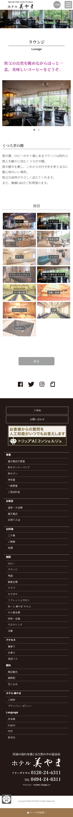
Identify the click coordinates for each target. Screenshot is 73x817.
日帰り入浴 (14, 519)
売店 (10, 575)
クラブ (11, 587)
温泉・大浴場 (15, 507)
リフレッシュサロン (19, 600)
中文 (10, 731)
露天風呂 (13, 513)
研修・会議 (14, 618)
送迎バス (13, 658)
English (11, 725)
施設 (8, 557)
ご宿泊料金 (14, 491)
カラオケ (13, 594)
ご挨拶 (11, 699)
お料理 (9, 529)
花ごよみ (13, 684)
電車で (11, 646)
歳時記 (11, 677)
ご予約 (37, 410)
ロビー (11, 563)
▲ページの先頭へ (36, 812)
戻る (36, 361)
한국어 (11, 737)
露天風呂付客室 (16, 461)
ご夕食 (11, 535)
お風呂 (9, 501)
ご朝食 (11, 541)
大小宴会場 (14, 612)
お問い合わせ (37, 419)
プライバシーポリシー (20, 705)
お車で (11, 652)
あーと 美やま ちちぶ (19, 606)
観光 (8, 665)
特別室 (11, 479)
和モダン (13, 473)
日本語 (11, 718)
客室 (8, 454)
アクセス (11, 640)
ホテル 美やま (13, 693)
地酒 (10, 547)
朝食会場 (13, 581)
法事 (10, 630)
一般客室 (13, 485)
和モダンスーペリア (19, 467)
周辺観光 (13, 671)
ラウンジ (13, 569)
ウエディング (15, 624)
